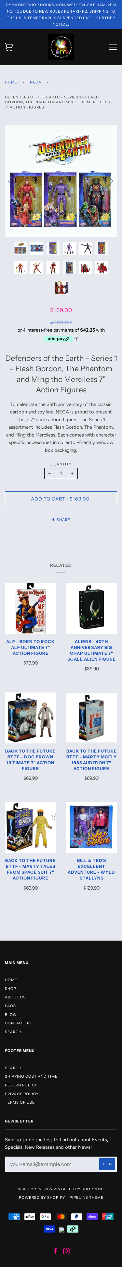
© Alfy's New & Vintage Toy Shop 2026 (61, 1189)
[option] (61, 181)
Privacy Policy (22, 1094)
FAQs (10, 1006)
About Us (15, 997)
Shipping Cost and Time (31, 1076)
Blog (10, 1014)
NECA (35, 82)
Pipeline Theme (86, 1197)
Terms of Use (20, 1102)
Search (13, 1032)
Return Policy (21, 1085)
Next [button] (105, 180)
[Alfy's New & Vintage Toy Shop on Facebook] (55, 1252)
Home (11, 82)
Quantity (61, 464)
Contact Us (18, 1023)
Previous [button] (16, 180)
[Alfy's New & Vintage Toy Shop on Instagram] (66, 1252)
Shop (10, 988)
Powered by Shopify (42, 1197)
